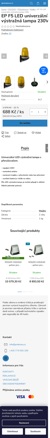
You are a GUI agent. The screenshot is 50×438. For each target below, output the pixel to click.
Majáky (42, 210)
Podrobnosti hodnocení (12, 29)
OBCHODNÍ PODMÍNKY (14, 383)
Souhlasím (35, 431)
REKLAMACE (9, 375)
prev (3, 252)
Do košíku (25, 123)
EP (10, 33)
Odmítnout (12, 431)
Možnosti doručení (10, 95)
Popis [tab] (25, 148)
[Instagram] (6, 358)
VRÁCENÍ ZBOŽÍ (11, 379)
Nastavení (24, 422)
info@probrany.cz (17, 344)
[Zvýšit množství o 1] (45, 112)
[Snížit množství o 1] (32, 112)
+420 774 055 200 (18, 350)
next (47, 252)
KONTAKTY (8, 371)
